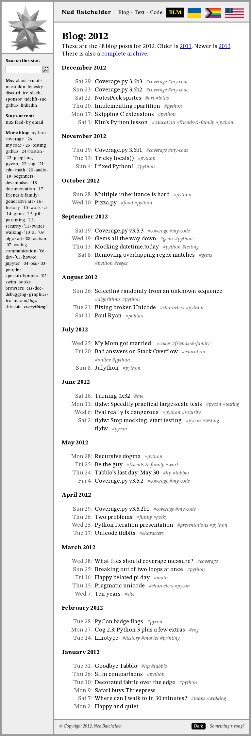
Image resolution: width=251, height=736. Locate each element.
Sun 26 (82, 291)
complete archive (124, 54)
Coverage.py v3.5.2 (119, 481)
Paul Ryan (108, 316)
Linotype (106, 638)
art (20, 239)
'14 (8, 214)
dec (38, 288)
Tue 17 (82, 533)
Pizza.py (106, 203)
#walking (216, 698)
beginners (24, 176)
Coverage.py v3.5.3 (119, 231)
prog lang (23, 158)
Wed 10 (81, 203)
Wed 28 (81, 561)
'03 (42, 264)
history (13, 208)
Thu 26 (81, 517)
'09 (41, 233)
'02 (43, 276)
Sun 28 (82, 195)
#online (103, 360)
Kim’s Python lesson (121, 122)
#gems (167, 239)
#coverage (156, 82)
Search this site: (23, 61)
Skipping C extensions (124, 114)
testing (39, 145)
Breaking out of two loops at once (139, 569)
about (21, 81)
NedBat (86, 12)
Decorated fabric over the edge (135, 682)
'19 (8, 176)
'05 (18, 257)
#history (131, 638)
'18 (34, 183)
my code (14, 145)
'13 (29, 214)
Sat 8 (84, 255)
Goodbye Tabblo (116, 666)
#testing (190, 247)
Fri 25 (83, 465)
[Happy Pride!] (213, 13)
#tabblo (181, 473)
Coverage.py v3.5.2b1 (122, 509)
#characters (172, 308)
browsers (15, 288)
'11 (26, 226)
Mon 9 (82, 691)
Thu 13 (81, 247)
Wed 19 (81, 239)
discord (13, 93)
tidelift (31, 99)
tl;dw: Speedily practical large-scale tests (148, 404)
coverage (15, 139)
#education (163, 122)
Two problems (113, 517)
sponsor (14, 99)
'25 (27, 145)
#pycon (213, 404)
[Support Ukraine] (194, 13)
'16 (38, 202)
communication (21, 251)
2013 (224, 46)
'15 (25, 208)
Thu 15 (81, 586)
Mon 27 (81, 630)
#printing (170, 638)
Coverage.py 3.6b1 (118, 150)
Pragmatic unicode (120, 586)
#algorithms (108, 299)
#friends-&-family (195, 122)
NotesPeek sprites (118, 98)
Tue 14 (82, 638)
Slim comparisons (119, 674)
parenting (15, 220)
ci (45, 208)
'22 (23, 164)
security (13, 226)
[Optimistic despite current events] (234, 13)
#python (173, 106)
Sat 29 (83, 82)
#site (129, 594)
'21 (41, 164)
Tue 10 (82, 682)
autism (39, 239)
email (35, 81)
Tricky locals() (114, 158)
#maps (198, 698)
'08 (27, 239)
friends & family (22, 195)
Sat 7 (84, 698)
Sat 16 (83, 396)
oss (33, 264)
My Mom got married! (124, 343)
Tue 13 (82, 158)
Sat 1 (84, 122)
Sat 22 (83, 98)
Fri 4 (84, 481)
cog (32, 164)
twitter (38, 226)
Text (139, 12)
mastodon (15, 87)
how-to (30, 257)
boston (35, 152)
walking (14, 233)
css (29, 288)
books (25, 282)
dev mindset (17, 183)
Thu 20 (81, 106)
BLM (175, 12)
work (35, 208)
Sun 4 (83, 166)
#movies (150, 638)
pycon (12, 164)
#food (127, 203)
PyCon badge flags (119, 622)
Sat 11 (83, 316)
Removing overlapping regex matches (145, 255)
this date (14, 307)
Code (156, 12)
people (12, 270)
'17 (40, 189)
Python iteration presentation (134, 525)
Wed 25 (81, 343)
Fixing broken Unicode (125, 308)
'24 (23, 152)
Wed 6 (83, 412)
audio (41, 170)
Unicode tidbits (115, 533)
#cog (194, 630)
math (20, 170)
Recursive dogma (118, 456)
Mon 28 (81, 456)
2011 (186, 46)
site (43, 99)
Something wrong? (227, 726)
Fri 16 (83, 578)
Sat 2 (84, 421)
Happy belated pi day (122, 578)
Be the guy (109, 465)
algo (10, 239)
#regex (120, 263)
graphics (37, 295)
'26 (29, 139)
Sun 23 (82, 90)
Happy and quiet (116, 707)
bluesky (35, 87)
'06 (41, 251)
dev (9, 257)
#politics (134, 316)
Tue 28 (82, 622)
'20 (30, 170)
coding (20, 245)
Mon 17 (81, 114)
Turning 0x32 (112, 396)
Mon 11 (81, 404)
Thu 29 (81, 150)
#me (138, 396)
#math (161, 578)
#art (149, 98)
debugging (16, 295)
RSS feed (14, 122)
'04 (25, 264)
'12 (30, 220)
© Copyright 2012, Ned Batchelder (90, 726)
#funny (144, 517)
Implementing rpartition (127, 106)
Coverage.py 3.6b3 (118, 82)
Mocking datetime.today (127, 247)
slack (35, 93)
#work (172, 465)
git (37, 214)
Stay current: (20, 116)
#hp (167, 473)
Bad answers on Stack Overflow (136, 352)
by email (34, 122)
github (12, 106)
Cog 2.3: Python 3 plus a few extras (140, 630)
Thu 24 (81, 473)
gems (19, 214)
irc (25, 93)
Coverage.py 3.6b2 (118, 90)
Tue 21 (82, 308)
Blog (123, 12)
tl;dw (101, 429)
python (38, 133)
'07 (8, 245)
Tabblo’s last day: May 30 (127, 473)
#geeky (160, 517)
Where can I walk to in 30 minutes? (141, 698)
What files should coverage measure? (144, 561)
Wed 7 (83, 594)
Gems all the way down (125, 239)
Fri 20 (83, 352)
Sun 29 (82, 509)
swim (11, 282)
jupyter (13, 264)
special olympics (22, 276)
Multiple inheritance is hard (132, 195)
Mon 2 (82, 707)
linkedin (29, 106)
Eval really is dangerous (127, 412)
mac (17, 301)
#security (191, 412)
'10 (27, 233)
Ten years (108, 594)
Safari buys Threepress (125, 691)
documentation (20, 189)
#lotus (162, 98)
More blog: (18, 133)
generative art (19, 202)
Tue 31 (82, 666)
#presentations (192, 525)
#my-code (178, 82)
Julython (107, 368)
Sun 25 (82, 569)
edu (9, 170)
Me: (10, 81)
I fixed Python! (114, 166)
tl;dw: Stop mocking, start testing (138, 421)
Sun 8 (83, 368)
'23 (8, 158)
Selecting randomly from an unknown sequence (158, 291)
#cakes (164, 343)
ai (34, 233)
